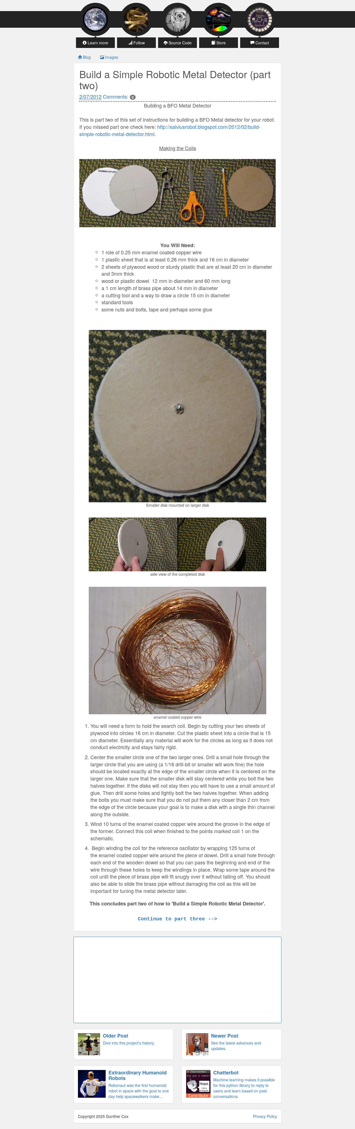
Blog (86, 57)
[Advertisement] (177, 980)
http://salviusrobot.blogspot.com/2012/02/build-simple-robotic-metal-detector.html (169, 130)
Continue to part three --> (177, 919)
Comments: (118, 96)
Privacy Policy (265, 1116)
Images (111, 57)
